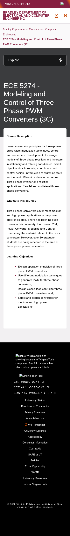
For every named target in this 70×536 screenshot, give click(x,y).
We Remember (36, 424)
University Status (35, 400)
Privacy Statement (35, 412)
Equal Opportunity (35, 466)
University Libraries (35, 430)
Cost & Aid (35, 448)
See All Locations (30, 387)
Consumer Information (35, 442)
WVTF (35, 472)
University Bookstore (35, 478)
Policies (35, 460)
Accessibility (35, 436)
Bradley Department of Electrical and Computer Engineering (29, 32)
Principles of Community (35, 406)
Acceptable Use (35, 418)
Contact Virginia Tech (34, 393)
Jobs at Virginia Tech (35, 484)
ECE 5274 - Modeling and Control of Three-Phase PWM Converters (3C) (32, 42)
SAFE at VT (35, 454)
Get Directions (28, 381)
